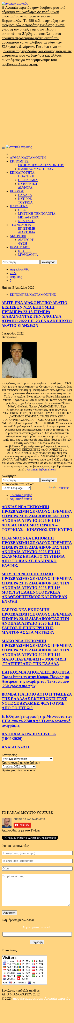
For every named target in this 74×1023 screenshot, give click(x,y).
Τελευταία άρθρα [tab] (21, 495)
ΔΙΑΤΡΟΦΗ (18, 236)
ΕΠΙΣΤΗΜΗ (26, 228)
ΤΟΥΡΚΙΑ (25, 202)
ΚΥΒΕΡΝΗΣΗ (28, 183)
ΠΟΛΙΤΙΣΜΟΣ (20, 247)
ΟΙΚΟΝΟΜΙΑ (28, 180)
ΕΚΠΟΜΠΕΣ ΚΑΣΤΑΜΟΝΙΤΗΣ (41, 165)
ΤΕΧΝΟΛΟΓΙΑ (20, 225)
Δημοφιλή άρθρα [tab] (21, 499)
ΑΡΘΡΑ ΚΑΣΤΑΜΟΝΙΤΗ (28, 157)
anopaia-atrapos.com (28, 998)
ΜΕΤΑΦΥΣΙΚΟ (28, 217)
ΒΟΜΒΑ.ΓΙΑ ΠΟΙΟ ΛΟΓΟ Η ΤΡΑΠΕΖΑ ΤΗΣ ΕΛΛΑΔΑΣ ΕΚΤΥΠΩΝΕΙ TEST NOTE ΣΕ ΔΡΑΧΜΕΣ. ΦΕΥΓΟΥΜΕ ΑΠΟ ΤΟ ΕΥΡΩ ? (37, 701)
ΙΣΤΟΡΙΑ (24, 251)
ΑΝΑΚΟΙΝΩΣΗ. (16, 747)
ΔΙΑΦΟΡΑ (25, 187)
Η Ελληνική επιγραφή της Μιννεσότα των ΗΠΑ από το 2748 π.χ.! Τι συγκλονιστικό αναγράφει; (37, 721)
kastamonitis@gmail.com (41, 469)
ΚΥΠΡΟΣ (25, 198)
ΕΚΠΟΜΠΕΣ (19, 161)
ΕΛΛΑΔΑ (25, 195)
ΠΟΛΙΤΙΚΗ (26, 176)
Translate (63, 488)
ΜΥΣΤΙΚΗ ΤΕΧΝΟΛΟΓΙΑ (37, 213)
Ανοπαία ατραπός (57, 998)
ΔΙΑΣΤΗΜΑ (26, 232)
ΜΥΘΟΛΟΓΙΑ (28, 254)
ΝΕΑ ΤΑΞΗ (26, 221)
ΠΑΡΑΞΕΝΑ (19, 206)
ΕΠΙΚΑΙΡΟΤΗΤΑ (22, 172)
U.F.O (22, 210)
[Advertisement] (37, 105)
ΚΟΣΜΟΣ (17, 191)
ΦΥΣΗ (22, 243)
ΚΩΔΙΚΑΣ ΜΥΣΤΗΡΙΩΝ (35, 169)
